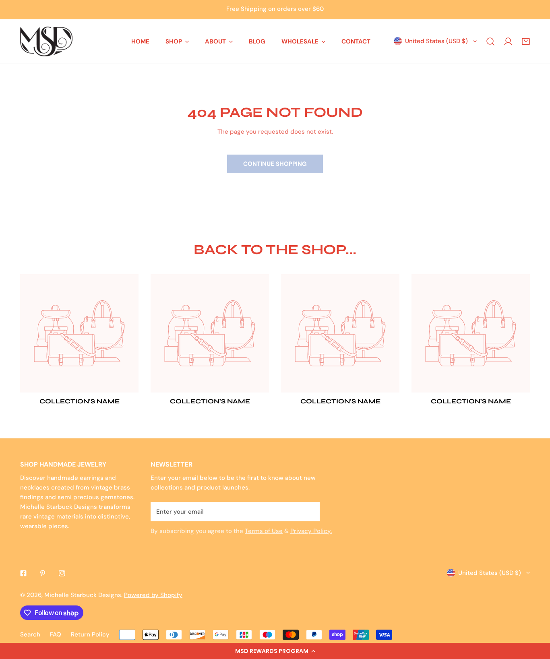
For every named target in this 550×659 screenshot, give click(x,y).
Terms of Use (264, 531)
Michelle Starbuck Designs (82, 595)
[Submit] (309, 511)
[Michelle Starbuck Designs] (46, 41)
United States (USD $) (436, 41)
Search (30, 634)
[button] (275, 651)
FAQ (55, 634)
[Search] (490, 41)
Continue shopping (275, 164)
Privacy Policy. (311, 531)
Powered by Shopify (153, 595)
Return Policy (90, 634)
